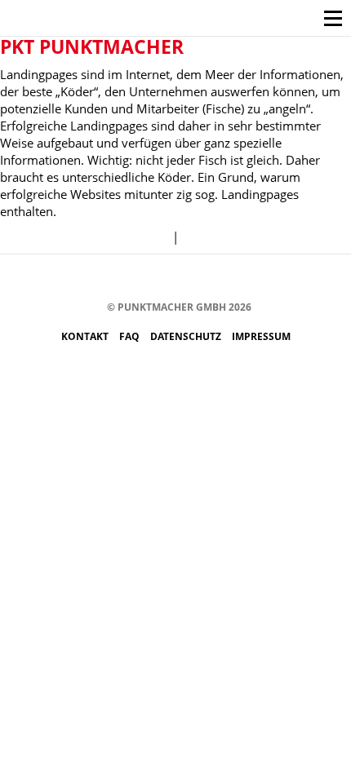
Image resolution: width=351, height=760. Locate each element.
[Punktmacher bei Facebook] (87, 278)
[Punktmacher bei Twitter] (136, 278)
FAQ (130, 336)
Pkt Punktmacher (92, 46)
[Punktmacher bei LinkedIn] (234, 278)
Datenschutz (187, 336)
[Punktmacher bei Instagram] (111, 278)
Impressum (261, 336)
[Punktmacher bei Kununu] (185, 278)
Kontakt (86, 336)
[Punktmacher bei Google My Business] (258, 278)
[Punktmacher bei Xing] (209, 278)
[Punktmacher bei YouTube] (160, 278)
